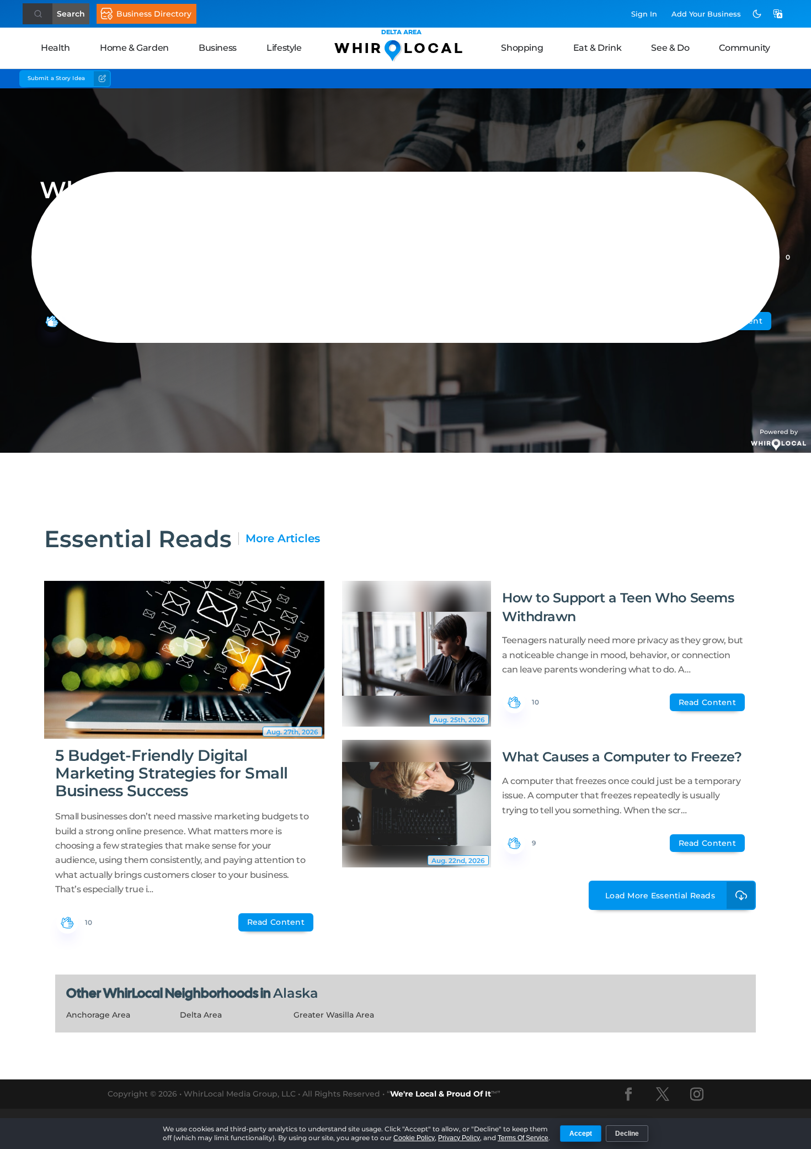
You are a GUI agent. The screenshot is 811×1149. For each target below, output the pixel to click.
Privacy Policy (459, 1138)
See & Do (670, 48)
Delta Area (201, 1015)
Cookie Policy (414, 1138)
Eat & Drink (597, 48)
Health (55, 48)
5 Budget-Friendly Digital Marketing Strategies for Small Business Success (171, 773)
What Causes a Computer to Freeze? (621, 757)
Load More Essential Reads (660, 896)
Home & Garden (134, 48)
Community (744, 48)
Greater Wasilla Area (334, 1015)
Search (71, 14)
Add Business (706, 13)
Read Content (276, 922)
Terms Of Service (523, 1138)
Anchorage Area (98, 1015)
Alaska (295, 993)
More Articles (283, 538)
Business (218, 48)
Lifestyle (283, 48)
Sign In (644, 13)
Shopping (522, 48)
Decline (627, 1133)
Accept (580, 1133)
